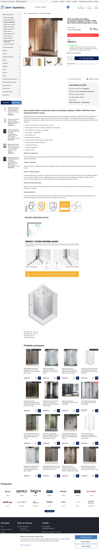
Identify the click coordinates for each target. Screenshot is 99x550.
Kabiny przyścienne (9, 29)
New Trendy (77, 30)
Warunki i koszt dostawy (86, 1)
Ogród (4, 76)
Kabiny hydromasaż (9, 33)
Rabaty (96, 1)
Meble (4, 60)
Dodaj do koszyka (88, 58)
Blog (2, 526)
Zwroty (3, 532)
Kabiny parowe (8, 36)
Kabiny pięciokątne (9, 27)
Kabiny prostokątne (45, 13)
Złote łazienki (6, 88)
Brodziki (5, 50)
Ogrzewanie (6, 95)
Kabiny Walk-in (8, 31)
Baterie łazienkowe (8, 57)
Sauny (4, 69)
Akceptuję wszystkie (86, 537)
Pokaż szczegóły (24, 545)
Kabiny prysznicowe (33, 13)
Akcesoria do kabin (9, 44)
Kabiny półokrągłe (9, 17)
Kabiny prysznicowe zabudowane (9, 41)
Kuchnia (5, 73)
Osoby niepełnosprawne (9, 82)
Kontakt (75, 1)
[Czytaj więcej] (49, 511)
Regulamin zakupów (6, 529)
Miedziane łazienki (8, 92)
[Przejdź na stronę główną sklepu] (13, 7)
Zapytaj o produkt (94, 79)
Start (25, 13)
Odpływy (5, 66)
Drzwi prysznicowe (8, 47)
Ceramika (5, 63)
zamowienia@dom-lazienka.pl (53, 532)
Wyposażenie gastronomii (10, 79)
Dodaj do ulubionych (75, 79)
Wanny (5, 54)
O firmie (68, 1)
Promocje (55, 1)
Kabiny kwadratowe (9, 20)
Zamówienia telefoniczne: (13, 1)
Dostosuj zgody (85, 541)
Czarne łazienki (7, 85)
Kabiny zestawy (8, 38)
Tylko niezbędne (86, 546)
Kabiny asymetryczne (9, 24)
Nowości (62, 1)
